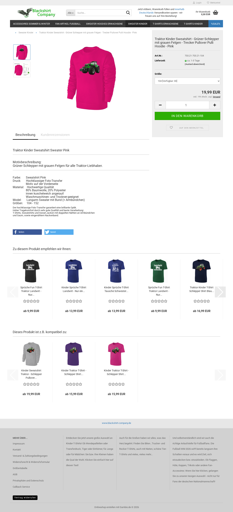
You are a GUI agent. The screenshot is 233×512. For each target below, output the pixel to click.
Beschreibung (25, 135)
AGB (15, 474)
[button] (160, 105)
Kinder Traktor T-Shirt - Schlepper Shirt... (73, 372)
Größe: (158, 73)
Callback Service (21, 486)
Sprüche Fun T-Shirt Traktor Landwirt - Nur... (31, 291)
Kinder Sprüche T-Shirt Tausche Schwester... (116, 289)
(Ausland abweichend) (195, 64)
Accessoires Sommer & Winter (31, 23)
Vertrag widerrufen (25, 497)
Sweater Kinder (137, 23)
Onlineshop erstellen (104, 507)
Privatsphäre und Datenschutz (28, 480)
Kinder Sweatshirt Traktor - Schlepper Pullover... (31, 374)
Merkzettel (214, 2)
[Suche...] (128, 13)
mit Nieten (147, 449)
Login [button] (198, 2)
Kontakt (17, 449)
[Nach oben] (223, 506)
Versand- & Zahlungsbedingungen (30, 455)
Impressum (19, 443)
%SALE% (215, 23)
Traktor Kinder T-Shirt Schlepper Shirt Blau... (201, 289)
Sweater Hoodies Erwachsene (104, 23)
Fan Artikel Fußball (68, 23)
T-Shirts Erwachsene (165, 23)
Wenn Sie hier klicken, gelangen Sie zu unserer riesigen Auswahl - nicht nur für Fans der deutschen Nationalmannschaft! (196, 476)
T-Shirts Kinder (193, 23)
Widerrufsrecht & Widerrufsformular (31, 462)
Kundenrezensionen (55, 135)
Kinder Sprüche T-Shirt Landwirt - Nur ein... (74, 289)
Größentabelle (20, 468)
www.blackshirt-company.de (116, 423)
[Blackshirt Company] (37, 12)
